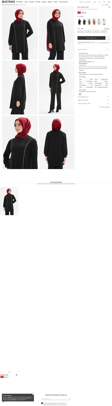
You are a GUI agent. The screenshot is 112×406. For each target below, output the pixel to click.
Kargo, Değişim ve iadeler (85, 103)
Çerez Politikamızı (11, 399)
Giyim (8, 4)
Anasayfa (4, 4)
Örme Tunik (14, 4)
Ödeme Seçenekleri (84, 100)
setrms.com (11, 397)
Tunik (11, 4)
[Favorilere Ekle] (108, 38)
